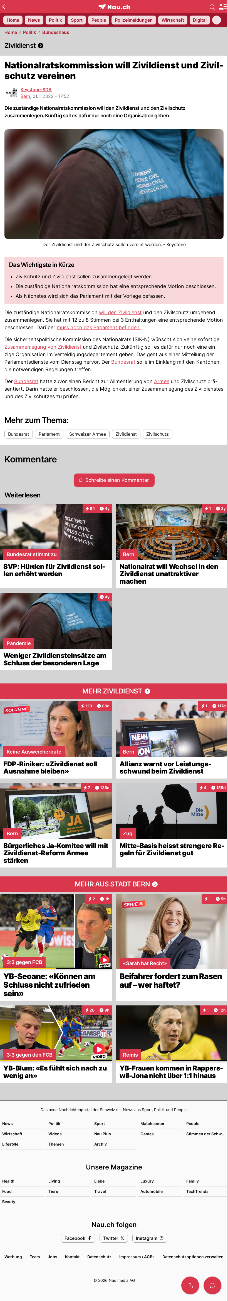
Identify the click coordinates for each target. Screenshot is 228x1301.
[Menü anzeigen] (223, 7)
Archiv (100, 1144)
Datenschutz (99, 1256)
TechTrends (197, 1191)
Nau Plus (102, 1133)
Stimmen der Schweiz (206, 1133)
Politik (29, 32)
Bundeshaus (55, 32)
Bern (25, 96)
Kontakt (72, 1256)
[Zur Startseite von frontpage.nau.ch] (114, 6)
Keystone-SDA (36, 89)
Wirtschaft (12, 1133)
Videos (55, 1133)
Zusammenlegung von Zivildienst (42, 347)
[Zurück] (3, 6)
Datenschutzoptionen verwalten (193, 1256)
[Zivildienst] (114, 45)
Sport (99, 1123)
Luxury (147, 1181)
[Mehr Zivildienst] (114, 691)
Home (10, 32)
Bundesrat (123, 362)
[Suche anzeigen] (212, 6)
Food (7, 1191)
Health (8, 1181)
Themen (56, 1144)
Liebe (99, 1181)
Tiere (53, 1191)
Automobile (151, 1191)
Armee (161, 381)
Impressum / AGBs (137, 1256)
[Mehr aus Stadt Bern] (114, 884)
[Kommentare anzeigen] (212, 1285)
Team (35, 1256)
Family (192, 1181)
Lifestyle (10, 1144)
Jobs (52, 1256)
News (7, 1123)
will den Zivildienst (120, 312)
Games (147, 1133)
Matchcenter (152, 1123)
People (192, 1123)
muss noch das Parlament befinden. (99, 327)
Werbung (13, 1256)
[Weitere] (216, 20)
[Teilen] (190, 1285)
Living (54, 1181)
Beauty (8, 1201)
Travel (100, 1191)
